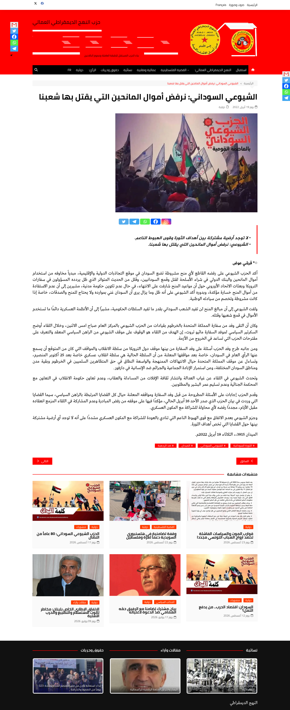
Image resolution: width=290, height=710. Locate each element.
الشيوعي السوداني (212, 446)
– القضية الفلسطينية (175, 70)
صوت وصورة (236, 5)
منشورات (81, 527)
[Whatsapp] (14, 43)
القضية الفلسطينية (164, 527)
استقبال (241, 70)
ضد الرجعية (164, 446)
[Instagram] (166, 222)
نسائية (127, 70)
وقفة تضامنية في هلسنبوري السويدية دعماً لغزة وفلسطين (151, 535)
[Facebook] (14, 37)
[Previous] (117, 675)
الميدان (185, 446)
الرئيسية (252, 5)
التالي (44, 461)
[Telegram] (14, 49)
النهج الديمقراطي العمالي (213, 70)
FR (69, 70)
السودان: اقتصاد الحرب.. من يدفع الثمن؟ (226, 608)
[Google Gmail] (14, 25)
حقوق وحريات (110, 70)
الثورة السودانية (242, 446)
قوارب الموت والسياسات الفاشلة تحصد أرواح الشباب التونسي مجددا (225, 535)
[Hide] (11, 55)
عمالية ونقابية (146, 70)
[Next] (249, 675)
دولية (79, 70)
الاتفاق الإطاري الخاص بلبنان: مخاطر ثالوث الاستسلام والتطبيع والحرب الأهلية (70, 612)
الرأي (93, 70)
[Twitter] (14, 31)
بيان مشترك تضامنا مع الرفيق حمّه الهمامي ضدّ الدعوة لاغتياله (147, 610)
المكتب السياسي (165, 602)
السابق (244, 461)
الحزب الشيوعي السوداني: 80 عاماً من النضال (68, 535)
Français (221, 5)
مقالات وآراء (79, 602)
